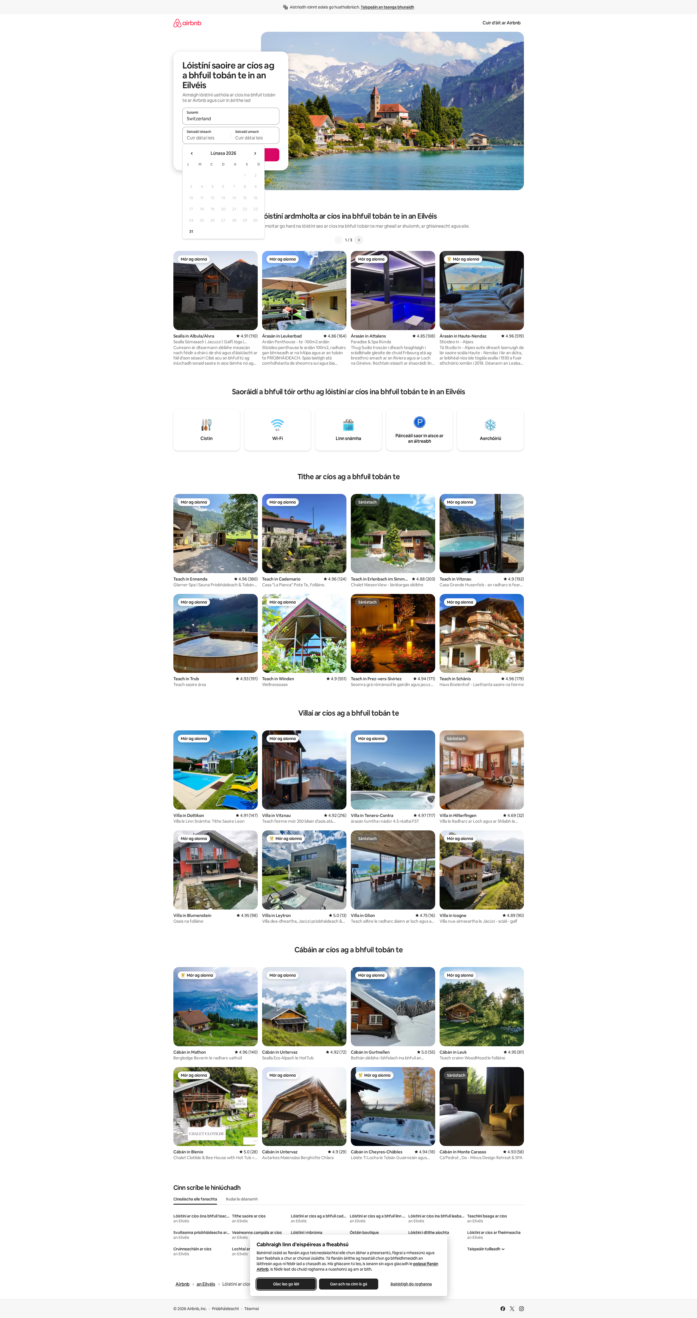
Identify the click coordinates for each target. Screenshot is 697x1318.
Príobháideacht (225, 1308)
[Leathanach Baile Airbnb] (187, 23)
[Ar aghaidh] (358, 240)
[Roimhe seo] (338, 240)
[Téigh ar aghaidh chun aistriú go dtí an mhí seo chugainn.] (255, 153)
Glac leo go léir (286, 1284)
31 (191, 231)
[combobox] (231, 118)
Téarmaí (251, 1308)
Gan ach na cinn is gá (348, 1284)
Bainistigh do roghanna (411, 1284)
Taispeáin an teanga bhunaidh (387, 7)
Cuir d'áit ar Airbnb (502, 23)
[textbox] (206, 138)
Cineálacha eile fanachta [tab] (195, 1199)
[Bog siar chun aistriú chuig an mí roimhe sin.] (192, 153)
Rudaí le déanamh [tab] (242, 1199)
